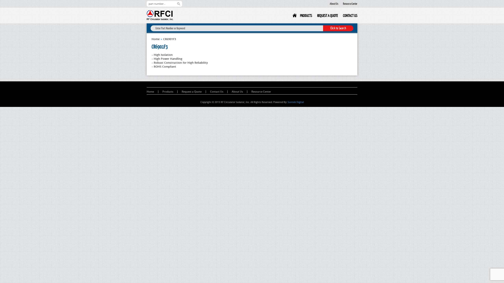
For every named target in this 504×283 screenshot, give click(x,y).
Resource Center (350, 4)
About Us (334, 4)
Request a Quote (327, 15)
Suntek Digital (296, 102)
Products (306, 15)
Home (294, 16)
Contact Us (350, 15)
